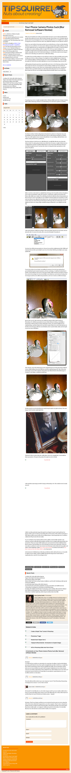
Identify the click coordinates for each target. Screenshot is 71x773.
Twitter (50, 622)
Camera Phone (29, 567)
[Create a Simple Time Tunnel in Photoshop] (27, 633)
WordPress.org (6, 100)
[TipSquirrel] (35, 10)
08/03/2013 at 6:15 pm (40, 686)
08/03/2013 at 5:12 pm (37, 657)
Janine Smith (39, 33)
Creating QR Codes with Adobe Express (34, 576)
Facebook (42, 622)
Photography (54, 567)
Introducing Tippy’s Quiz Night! (32, 579)
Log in (4, 95)
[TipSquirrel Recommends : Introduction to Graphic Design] (27, 644)
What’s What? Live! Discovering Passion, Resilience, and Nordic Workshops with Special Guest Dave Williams (12, 84)
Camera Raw (38, 567)
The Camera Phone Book (46, 547)
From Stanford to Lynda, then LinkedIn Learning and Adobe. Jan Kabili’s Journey (44, 585)
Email (27, 733)
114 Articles (48, 595)
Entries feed (6, 97)
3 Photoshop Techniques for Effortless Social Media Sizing (39, 587)
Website (36, 622)
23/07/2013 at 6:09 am (37, 698)
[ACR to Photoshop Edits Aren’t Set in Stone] (27, 647)
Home (4, 20)
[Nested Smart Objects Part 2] (27, 639)
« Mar (4, 127)
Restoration (28, 569)
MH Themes (17, 770)
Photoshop (61, 567)
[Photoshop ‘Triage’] (27, 636)
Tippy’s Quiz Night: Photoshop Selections (35, 578)
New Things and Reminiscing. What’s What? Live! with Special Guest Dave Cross (44, 590)
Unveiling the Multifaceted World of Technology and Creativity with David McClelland (45, 588)
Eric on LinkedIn (7, 65)
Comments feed (7, 98)
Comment (28, 719)
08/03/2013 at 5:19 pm (37, 676)
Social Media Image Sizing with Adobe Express (36, 584)
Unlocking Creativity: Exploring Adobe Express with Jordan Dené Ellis (41, 592)
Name (27, 729)
